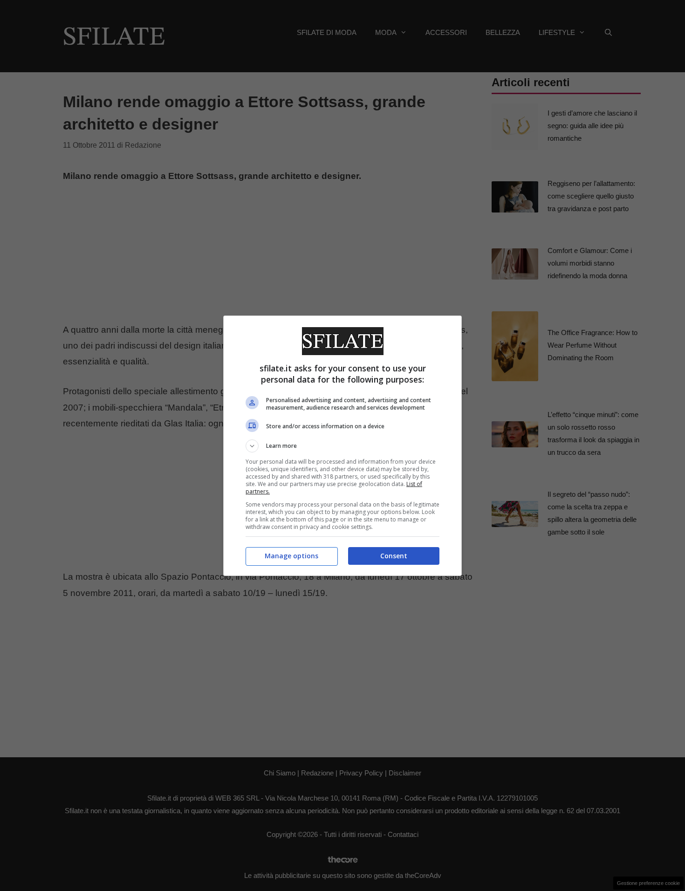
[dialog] (342, 445)
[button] (342, 445)
